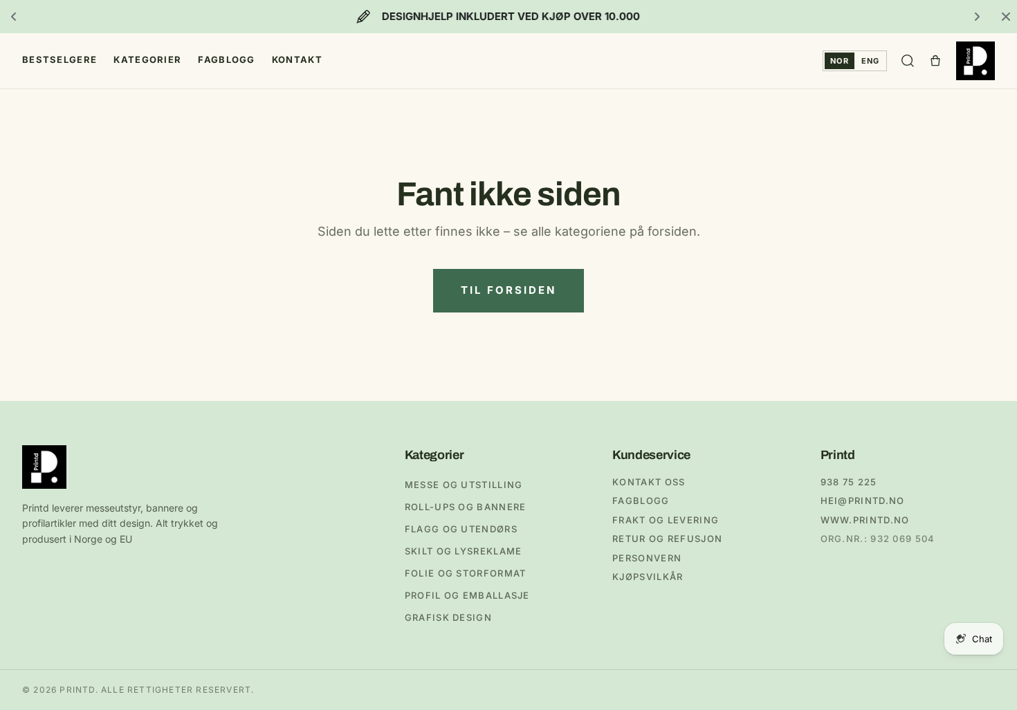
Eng (870, 61)
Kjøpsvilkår (647, 576)
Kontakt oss (648, 481)
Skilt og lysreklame (463, 551)
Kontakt (297, 59)
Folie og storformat (465, 573)
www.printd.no (865, 519)
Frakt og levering (665, 519)
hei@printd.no (863, 500)
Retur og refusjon (667, 538)
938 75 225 (849, 481)
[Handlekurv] (935, 61)
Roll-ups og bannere (465, 506)
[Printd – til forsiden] (975, 60)
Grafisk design (448, 617)
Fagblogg (226, 59)
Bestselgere (59, 59)
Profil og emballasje (467, 595)
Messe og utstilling (464, 484)
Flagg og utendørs (461, 528)
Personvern (646, 557)
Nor (839, 61)
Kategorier (147, 59)
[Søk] (908, 61)
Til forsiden (508, 290)
